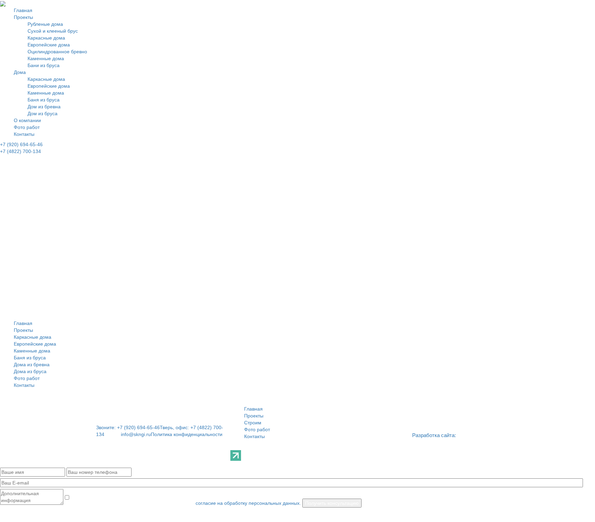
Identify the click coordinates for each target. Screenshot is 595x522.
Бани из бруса (44, 65)
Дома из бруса (30, 371)
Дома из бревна (32, 364)
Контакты (24, 134)
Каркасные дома (46, 38)
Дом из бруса (43, 113)
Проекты (23, 17)
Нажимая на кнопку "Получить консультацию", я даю (129, 503)
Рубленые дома (45, 24)
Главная (23, 10)
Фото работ (27, 127)
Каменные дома (46, 58)
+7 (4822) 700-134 (20, 151)
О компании (27, 120)
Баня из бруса (44, 99)
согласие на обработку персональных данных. (248, 503)
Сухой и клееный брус (53, 31)
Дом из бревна (44, 106)
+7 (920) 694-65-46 (21, 144)
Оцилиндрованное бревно (57, 51)
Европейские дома (49, 44)
